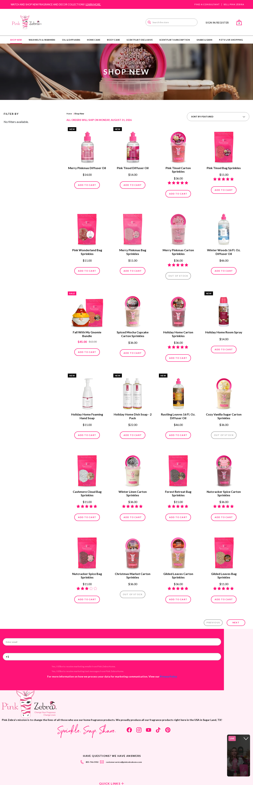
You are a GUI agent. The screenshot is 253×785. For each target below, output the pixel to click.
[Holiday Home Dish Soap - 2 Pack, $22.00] (132, 392)
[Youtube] (148, 730)
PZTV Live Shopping (231, 40)
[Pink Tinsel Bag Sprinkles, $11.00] (223, 146)
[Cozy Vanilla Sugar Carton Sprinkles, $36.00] (223, 392)
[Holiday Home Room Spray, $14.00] (223, 310)
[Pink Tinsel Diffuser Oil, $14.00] (132, 146)
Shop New (16, 40)
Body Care (113, 40)
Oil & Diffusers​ (71, 40)
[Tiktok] (158, 730)
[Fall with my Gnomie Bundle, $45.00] (87, 310)
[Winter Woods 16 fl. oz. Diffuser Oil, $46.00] (223, 228)
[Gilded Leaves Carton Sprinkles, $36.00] (178, 551)
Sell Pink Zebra (234, 4)
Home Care (93, 40)
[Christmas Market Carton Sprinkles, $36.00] (132, 551)
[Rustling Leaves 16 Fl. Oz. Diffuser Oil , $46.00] (178, 392)
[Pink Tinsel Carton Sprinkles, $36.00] (178, 146)
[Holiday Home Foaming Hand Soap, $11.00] (87, 392)
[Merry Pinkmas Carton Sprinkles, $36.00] (178, 228)
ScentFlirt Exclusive (140, 40)
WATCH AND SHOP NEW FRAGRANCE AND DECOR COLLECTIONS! (56, 4)
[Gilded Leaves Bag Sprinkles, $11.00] (223, 551)
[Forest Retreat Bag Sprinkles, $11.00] (178, 469)
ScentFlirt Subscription (174, 40)
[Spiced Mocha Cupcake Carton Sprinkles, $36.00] (132, 310)
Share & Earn (204, 40)
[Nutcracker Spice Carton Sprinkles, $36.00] (223, 469)
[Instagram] (139, 730)
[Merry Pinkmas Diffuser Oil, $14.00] (87, 146)
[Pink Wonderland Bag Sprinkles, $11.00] (87, 228)
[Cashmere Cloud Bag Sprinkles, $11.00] (87, 469)
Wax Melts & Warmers (42, 40)
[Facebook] (129, 730)
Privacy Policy (168, 676)
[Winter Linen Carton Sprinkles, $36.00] (132, 469)
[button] (218, 116)
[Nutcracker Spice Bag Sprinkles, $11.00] (87, 551)
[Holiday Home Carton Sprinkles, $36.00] (178, 310)
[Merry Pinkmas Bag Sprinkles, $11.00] (132, 228)
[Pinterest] (167, 730)
